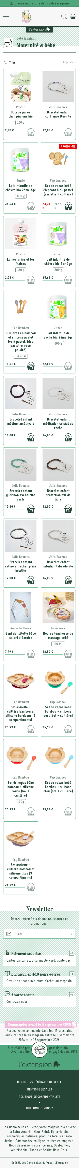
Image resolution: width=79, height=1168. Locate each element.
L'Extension (61, 1162)
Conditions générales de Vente (39, 1082)
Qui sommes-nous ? (39, 1108)
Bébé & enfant (26, 38)
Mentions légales (39, 1089)
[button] (6, 16)
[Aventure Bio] (39, 1050)
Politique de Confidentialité (39, 1097)
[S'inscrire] (68, 934)
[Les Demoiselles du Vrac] (26, 16)
